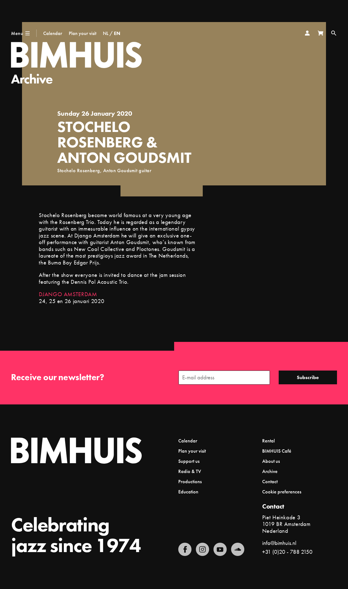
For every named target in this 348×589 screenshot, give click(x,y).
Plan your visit (82, 33)
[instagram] (202, 549)
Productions (190, 481)
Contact (270, 481)
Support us (188, 461)
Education (188, 491)
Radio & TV (189, 471)
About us (271, 461)
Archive (32, 79)
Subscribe (308, 377)
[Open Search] (333, 33)
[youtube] (220, 549)
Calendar (52, 33)
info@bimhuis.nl (279, 543)
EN (117, 33)
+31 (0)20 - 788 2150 (287, 551)
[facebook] (184, 549)
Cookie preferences (281, 491)
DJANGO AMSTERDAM (68, 294)
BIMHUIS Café (276, 451)
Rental (268, 440)
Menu (17, 33)
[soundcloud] (237, 549)
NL (105, 33)
